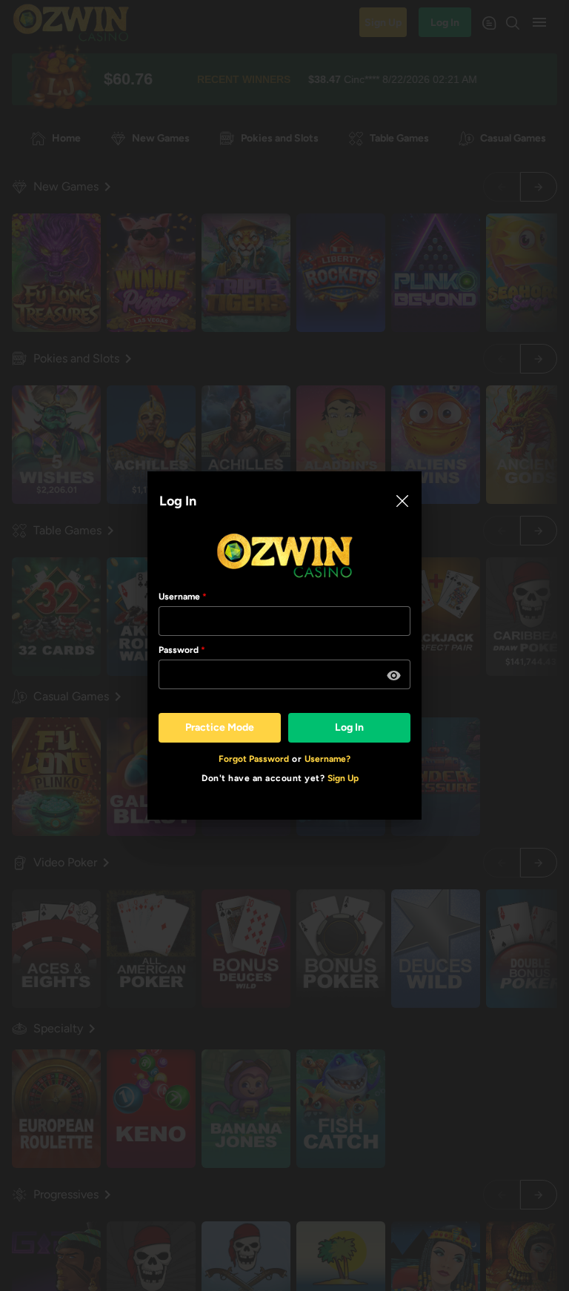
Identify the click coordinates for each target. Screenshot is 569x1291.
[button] (394, 675)
